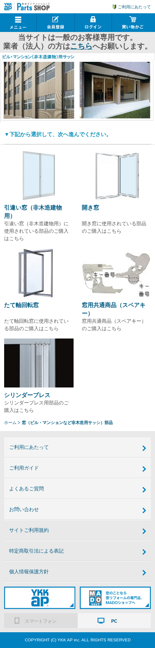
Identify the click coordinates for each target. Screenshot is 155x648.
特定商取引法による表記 (36, 551)
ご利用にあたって (134, 7)
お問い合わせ (24, 509)
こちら (81, 46)
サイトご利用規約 (29, 530)
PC (114, 621)
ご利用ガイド (24, 468)
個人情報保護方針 (29, 572)
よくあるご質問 (26, 489)
